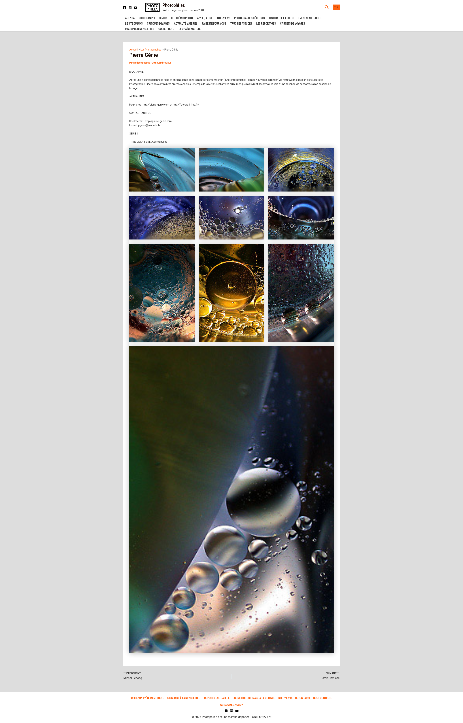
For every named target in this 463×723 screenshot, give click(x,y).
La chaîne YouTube (190, 28)
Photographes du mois (153, 17)
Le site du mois (134, 23)
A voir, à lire (205, 17)
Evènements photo (309, 17)
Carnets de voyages (292, 23)
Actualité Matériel (185, 23)
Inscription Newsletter (139, 28)
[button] (327, 7)
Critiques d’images (158, 23)
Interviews (223, 17)
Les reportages (266, 23)
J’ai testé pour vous (214, 23)
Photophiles (173, 5)
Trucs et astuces (241, 23)
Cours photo (166, 28)
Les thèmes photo (182, 17)
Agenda (130, 17)
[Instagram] (130, 7)
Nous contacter (323, 697)
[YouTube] (135, 7)
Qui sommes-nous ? (231, 704)
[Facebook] (124, 7)
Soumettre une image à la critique (254, 697)
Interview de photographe (294, 697)
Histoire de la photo (281, 17)
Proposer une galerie (216, 697)
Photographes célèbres (249, 17)
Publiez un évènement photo (147, 697)
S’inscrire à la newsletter (183, 697)
